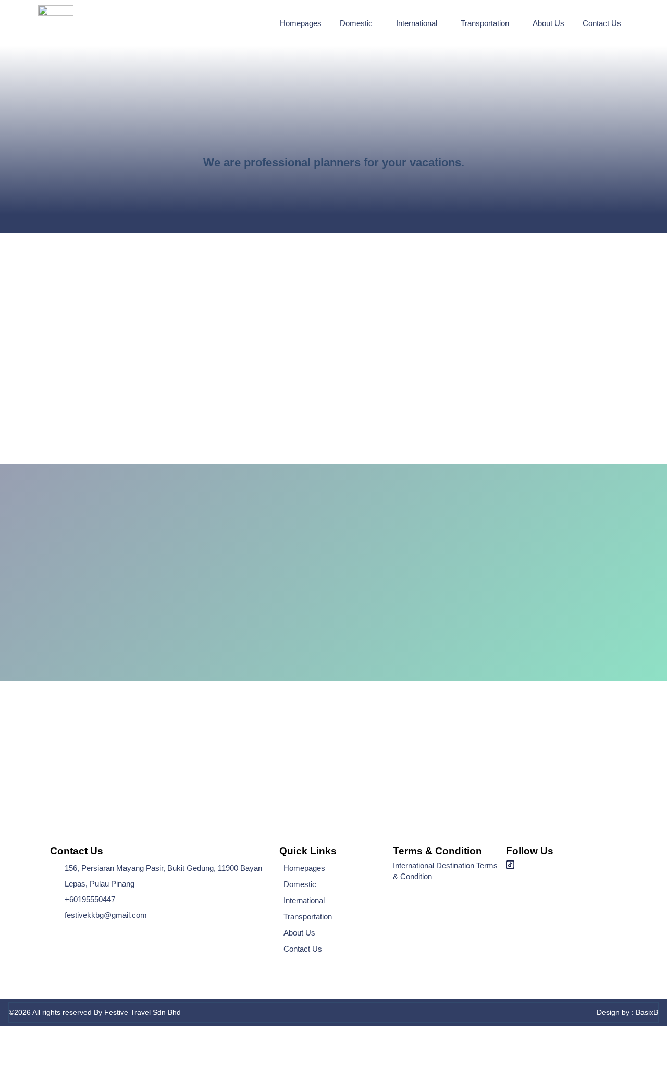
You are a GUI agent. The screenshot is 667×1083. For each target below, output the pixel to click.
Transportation (485, 23)
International (416, 23)
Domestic (356, 23)
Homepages (301, 23)
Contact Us (602, 23)
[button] (359, 23)
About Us (548, 23)
